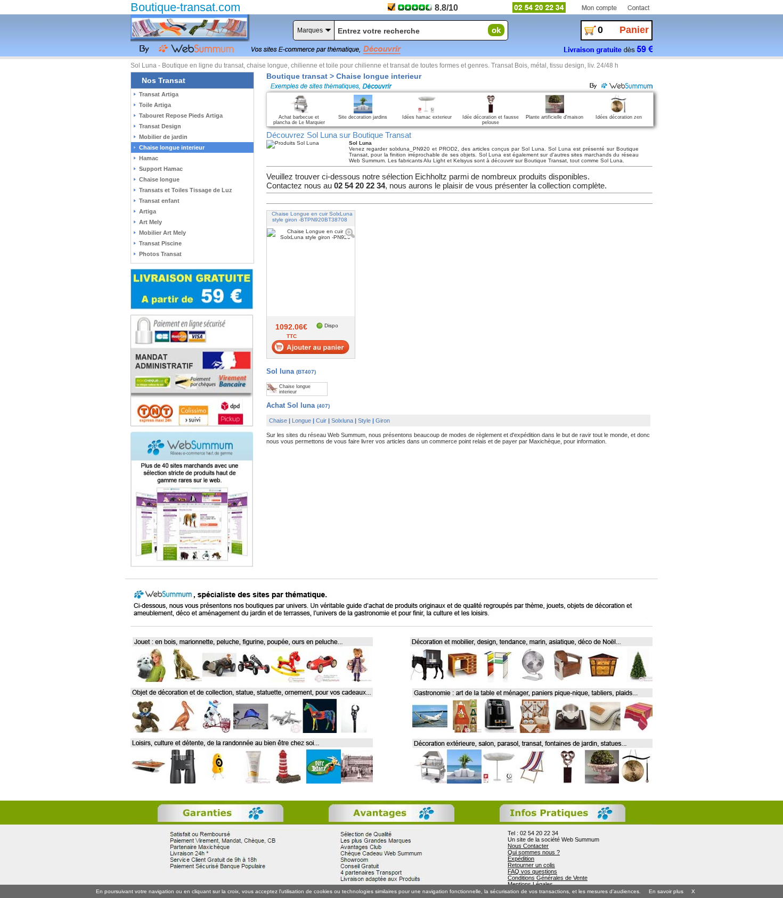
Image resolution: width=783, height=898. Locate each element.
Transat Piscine (160, 243)
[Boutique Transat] (189, 27)
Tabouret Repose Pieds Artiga (181, 115)
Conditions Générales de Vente (548, 878)
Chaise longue (159, 179)
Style (364, 420)
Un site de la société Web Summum (553, 839)
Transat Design (160, 126)
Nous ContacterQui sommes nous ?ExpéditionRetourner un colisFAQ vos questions (534, 859)
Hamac (148, 158)
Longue (301, 420)
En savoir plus (666, 891)
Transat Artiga (158, 94)
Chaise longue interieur (172, 147)
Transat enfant (159, 200)
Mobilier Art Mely (162, 232)
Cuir (321, 420)
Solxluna (342, 420)
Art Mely (150, 222)
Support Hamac (161, 169)
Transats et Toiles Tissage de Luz (185, 190)
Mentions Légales (530, 884)
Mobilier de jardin (163, 137)
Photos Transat (160, 254)
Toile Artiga (155, 105)
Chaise (278, 420)
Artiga (147, 211)
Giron (383, 420)
